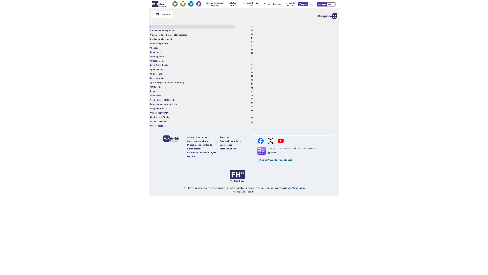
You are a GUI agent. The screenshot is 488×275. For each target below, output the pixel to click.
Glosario (191, 156)
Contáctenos (226, 145)
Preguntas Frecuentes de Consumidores (199, 147)
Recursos (224, 137)
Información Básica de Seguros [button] (251, 4)
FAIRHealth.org (237, 181)
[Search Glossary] (334, 16)
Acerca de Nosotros (290, 4)
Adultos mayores (233, 4)
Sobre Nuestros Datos (198, 141)
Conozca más (298, 188)
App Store (271, 152)
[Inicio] (160, 4)
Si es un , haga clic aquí (275, 160)
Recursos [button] (277, 4)
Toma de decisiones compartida (214, 4)
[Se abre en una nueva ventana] (261, 140)
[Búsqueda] (311, 4)
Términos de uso (228, 149)
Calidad (267, 4)
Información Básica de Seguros (202, 152)
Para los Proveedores (230, 141)
